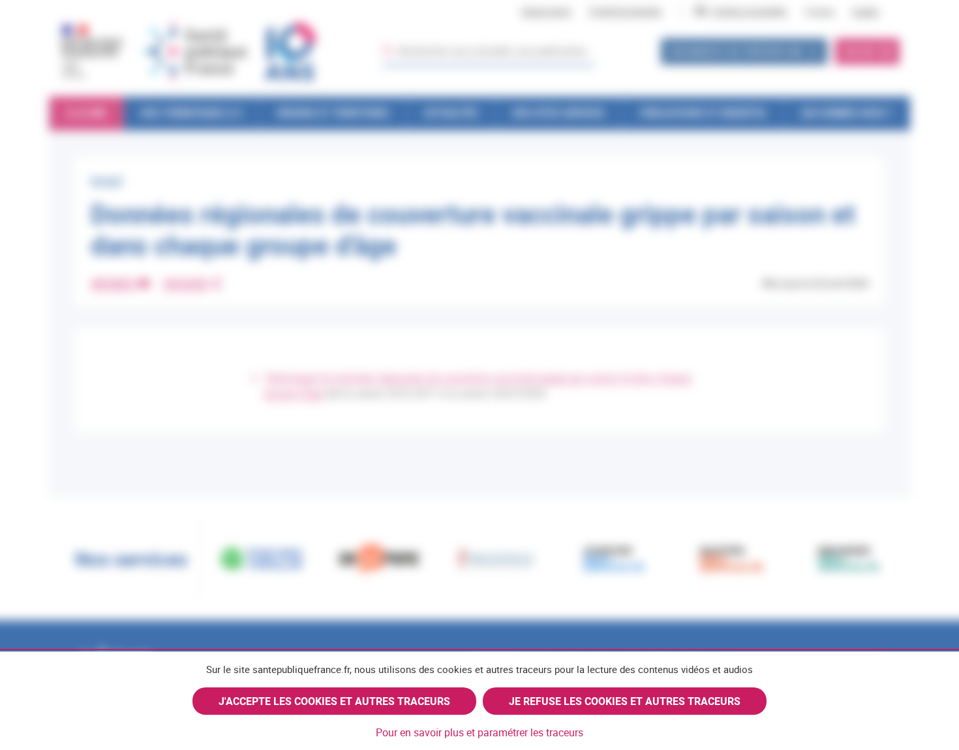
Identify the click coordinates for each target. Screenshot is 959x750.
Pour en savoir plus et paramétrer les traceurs (479, 732)
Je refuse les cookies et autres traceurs (624, 701)
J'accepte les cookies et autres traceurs (334, 701)
